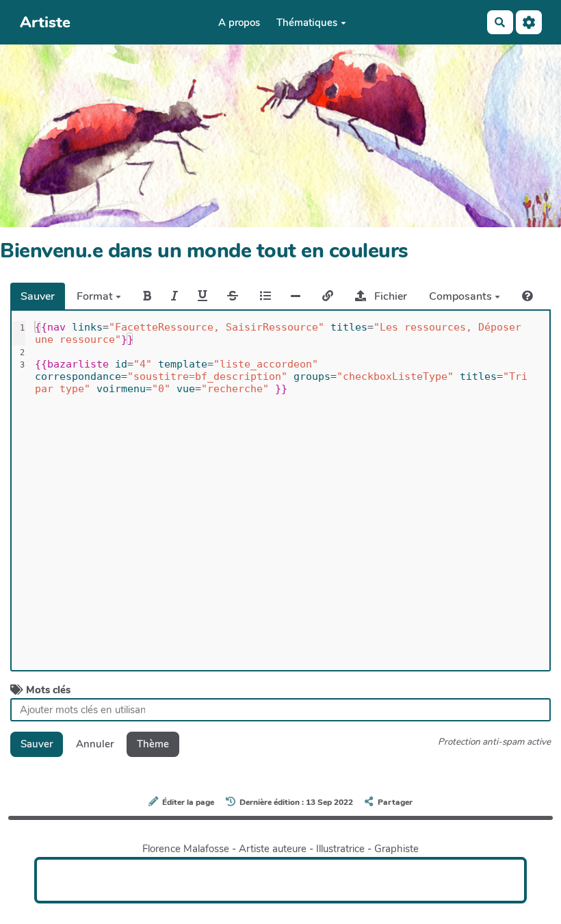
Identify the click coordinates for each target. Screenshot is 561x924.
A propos (239, 22)
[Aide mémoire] (527, 296)
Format (96, 296)
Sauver (38, 296)
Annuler (95, 744)
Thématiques (306, 22)
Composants (462, 296)
